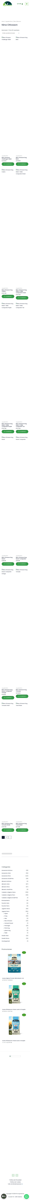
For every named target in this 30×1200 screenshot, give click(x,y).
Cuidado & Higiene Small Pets (10, 898)
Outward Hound (8, 923)
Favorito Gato (5, 903)
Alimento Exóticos (6, 881)
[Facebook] (13, 1175)
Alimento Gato (6, 884)
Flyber (6, 913)
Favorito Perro (5, 906)
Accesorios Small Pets (8, 878)
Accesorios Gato (6, 873)
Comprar (8, 164)
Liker (5, 918)
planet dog (7, 930)
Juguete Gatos (6, 908)
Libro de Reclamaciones (14, 1184)
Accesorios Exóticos (7, 870)
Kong (5, 916)
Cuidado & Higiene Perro (8, 895)
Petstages (7, 925)
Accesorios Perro (6, 876)
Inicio (3, 21)
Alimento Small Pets (7, 889)
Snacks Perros (5, 938)
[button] (26, 1196)
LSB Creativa (18, 1197)
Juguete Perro (5, 911)
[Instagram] (17, 1175)
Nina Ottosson (8, 921)
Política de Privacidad (15, 1180)
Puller (5, 933)
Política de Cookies (15, 1182)
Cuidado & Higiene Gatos (9, 892)
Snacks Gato (5, 935)
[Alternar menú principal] (26, 4)
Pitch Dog (7, 928)
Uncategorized (6, 941)
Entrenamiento (6, 900)
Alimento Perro (6, 887)
